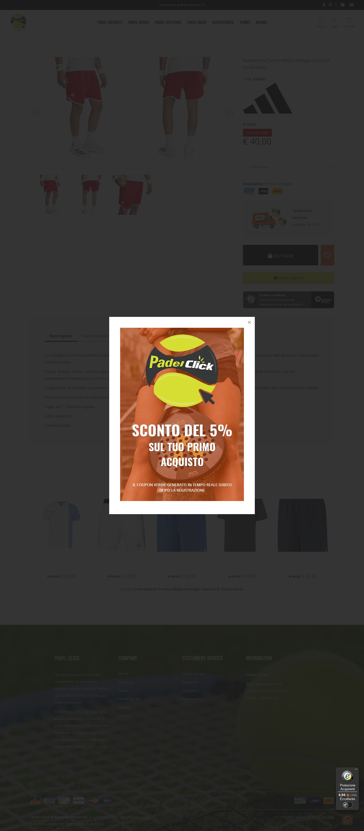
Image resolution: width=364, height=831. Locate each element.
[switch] (348, 805)
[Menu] (356, 770)
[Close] (249, 322)
